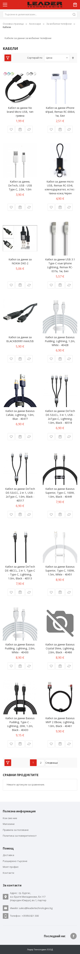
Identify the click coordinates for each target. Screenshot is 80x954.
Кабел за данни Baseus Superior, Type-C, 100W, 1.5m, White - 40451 (60, 570)
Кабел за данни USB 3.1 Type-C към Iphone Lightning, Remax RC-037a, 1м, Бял (60, 265)
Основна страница (13, 23)
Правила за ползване (16, 830)
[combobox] (40, 14)
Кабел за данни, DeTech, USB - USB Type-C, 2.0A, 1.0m (20, 185)
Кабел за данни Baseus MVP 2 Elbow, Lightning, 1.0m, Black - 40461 (60, 722)
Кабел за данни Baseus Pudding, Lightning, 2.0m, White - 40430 (20, 648)
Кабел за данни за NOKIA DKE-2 (20, 261)
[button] (11, 129)
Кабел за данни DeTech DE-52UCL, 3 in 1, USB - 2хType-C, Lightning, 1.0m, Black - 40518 (60, 416)
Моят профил (10, 867)
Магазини (9, 824)
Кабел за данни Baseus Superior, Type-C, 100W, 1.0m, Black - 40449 (60, 492)
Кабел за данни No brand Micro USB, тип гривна (20, 111)
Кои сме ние (10, 818)
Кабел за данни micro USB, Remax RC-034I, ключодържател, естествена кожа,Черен (60, 187)
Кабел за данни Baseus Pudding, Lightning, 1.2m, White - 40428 (60, 341)
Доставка (8, 855)
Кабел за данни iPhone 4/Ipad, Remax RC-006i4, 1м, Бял (60, 111)
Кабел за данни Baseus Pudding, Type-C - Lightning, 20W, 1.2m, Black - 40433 (20, 724)
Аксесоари (35, 23)
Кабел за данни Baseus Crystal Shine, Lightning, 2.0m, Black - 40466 (60, 648)
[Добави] (20, 129)
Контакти (8, 872)
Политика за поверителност (20, 835)
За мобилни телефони (59, 23)
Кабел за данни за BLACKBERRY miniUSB (20, 339)
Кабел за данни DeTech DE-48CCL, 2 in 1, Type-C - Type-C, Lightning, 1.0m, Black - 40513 (20, 572)
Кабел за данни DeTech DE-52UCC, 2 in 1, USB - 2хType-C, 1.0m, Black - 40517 (20, 494)
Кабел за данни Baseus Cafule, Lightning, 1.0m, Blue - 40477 (20, 415)
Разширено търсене (15, 861)
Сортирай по (34, 57)
